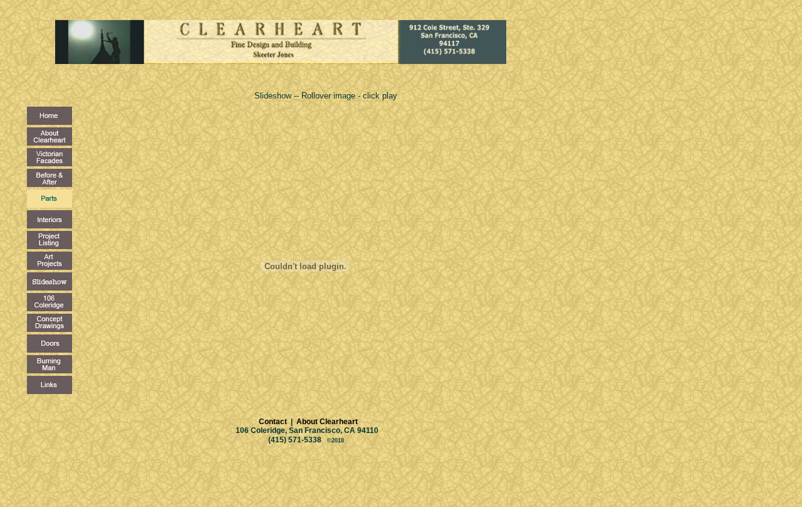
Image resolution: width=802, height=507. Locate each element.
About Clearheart (326, 421)
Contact (257, 421)
